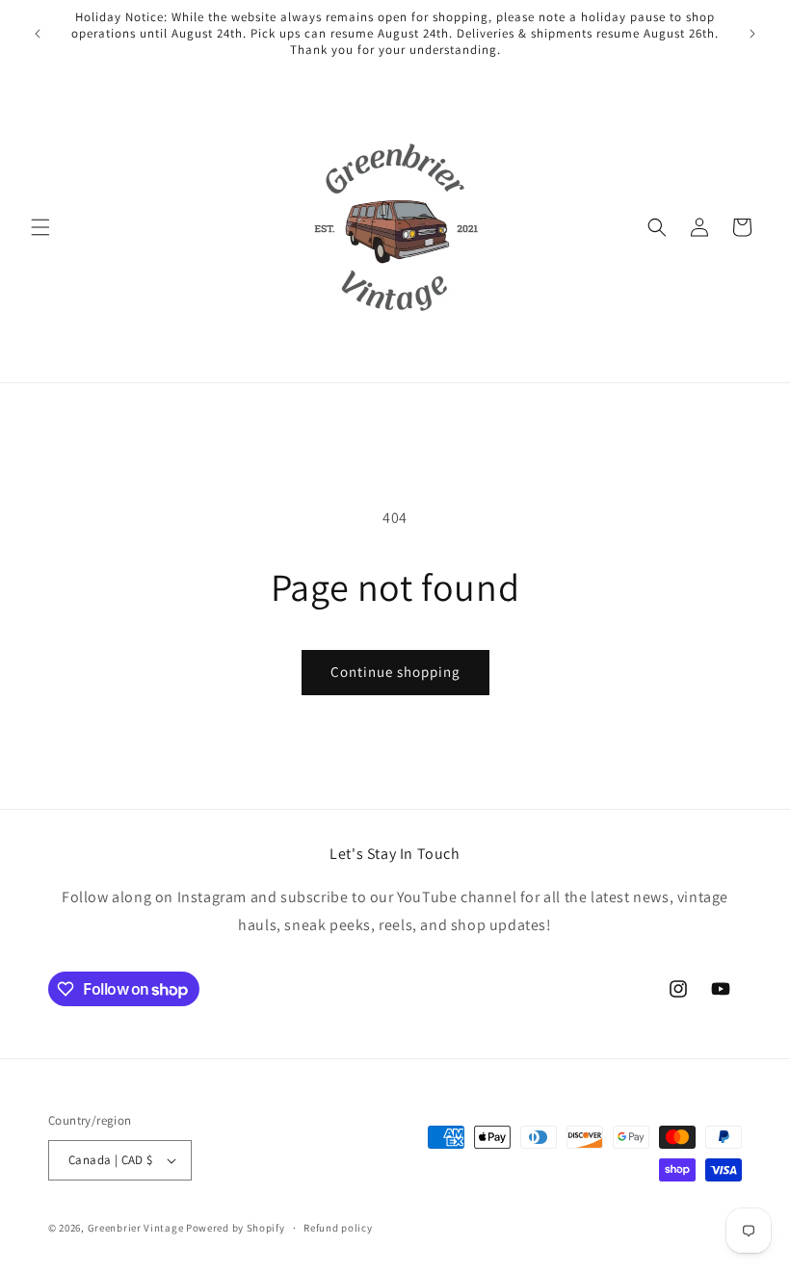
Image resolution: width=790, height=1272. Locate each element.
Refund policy (337, 1227)
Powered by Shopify (235, 1227)
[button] (40, 227)
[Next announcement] (752, 34)
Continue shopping (395, 671)
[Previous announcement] (37, 34)
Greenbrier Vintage (136, 1227)
